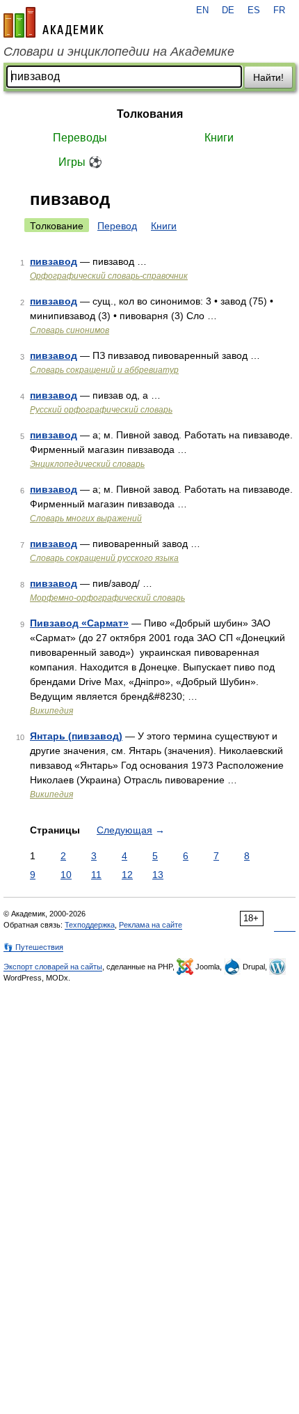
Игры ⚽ (80, 162)
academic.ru (53, 22)
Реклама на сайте (150, 925)
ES (254, 10)
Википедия (51, 711)
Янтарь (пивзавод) (76, 735)
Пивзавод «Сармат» (79, 623)
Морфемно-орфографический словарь (107, 598)
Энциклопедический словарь (87, 464)
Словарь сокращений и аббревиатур (104, 370)
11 (96, 874)
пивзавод (53, 261)
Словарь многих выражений (86, 518)
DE (228, 10)
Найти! (268, 77)
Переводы (80, 138)
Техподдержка (90, 925)
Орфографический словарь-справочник (109, 276)
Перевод (117, 225)
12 (127, 874)
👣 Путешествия (33, 947)
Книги (219, 138)
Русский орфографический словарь (101, 410)
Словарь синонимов (69, 330)
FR (279, 10)
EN (202, 10)
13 (157, 874)
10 (66, 874)
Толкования (150, 114)
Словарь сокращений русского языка (104, 558)
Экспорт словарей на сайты (52, 966)
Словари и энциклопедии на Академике (118, 52)
